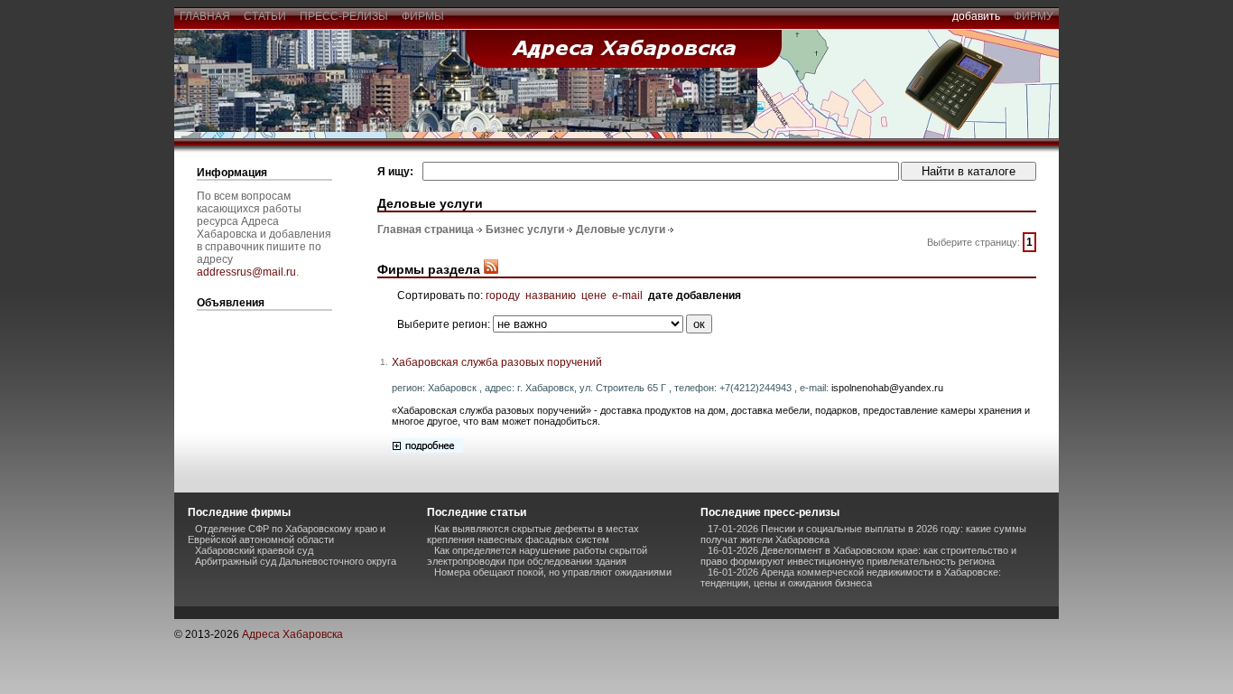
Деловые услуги (620, 229)
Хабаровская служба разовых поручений (497, 362)
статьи (265, 16)
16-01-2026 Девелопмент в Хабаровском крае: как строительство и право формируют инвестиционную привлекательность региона (858, 556)
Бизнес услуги (525, 229)
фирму (1033, 16)
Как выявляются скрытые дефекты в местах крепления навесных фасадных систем (533, 534)
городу (503, 295)
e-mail (627, 295)
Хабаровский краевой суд (254, 550)
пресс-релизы (344, 16)
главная (205, 16)
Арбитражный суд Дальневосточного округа (295, 561)
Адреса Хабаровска (292, 634)
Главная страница (425, 229)
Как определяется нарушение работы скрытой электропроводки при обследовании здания (537, 556)
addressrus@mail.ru (246, 272)
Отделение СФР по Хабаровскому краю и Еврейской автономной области (286, 534)
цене (594, 295)
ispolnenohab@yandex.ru (887, 387)
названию (550, 295)
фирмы (423, 16)
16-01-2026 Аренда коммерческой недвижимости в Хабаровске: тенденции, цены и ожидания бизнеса (850, 577)
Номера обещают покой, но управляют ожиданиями (553, 572)
